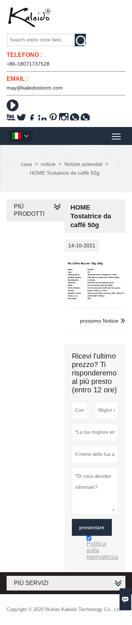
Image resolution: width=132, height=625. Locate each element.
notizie (48, 164)
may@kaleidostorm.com (35, 88)
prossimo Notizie (99, 321)
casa (26, 164)
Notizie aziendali (83, 164)
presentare (91, 527)
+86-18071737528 (28, 64)
